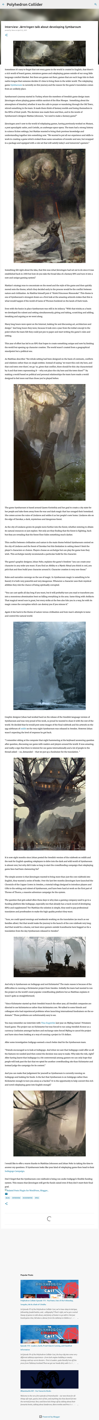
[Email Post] (6, 1195)
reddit (23, 728)
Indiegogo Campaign (14, 1171)
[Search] (46, 4)
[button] (6, 35)
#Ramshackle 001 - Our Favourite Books (36, 1391)
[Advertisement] (49, 1249)
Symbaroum (16, 85)
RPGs (37, 1198)
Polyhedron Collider (25, 4)
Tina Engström (48, 1023)
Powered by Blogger (51, 1416)
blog (8, 1198)
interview (16, 1198)
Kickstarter (27, 1198)
